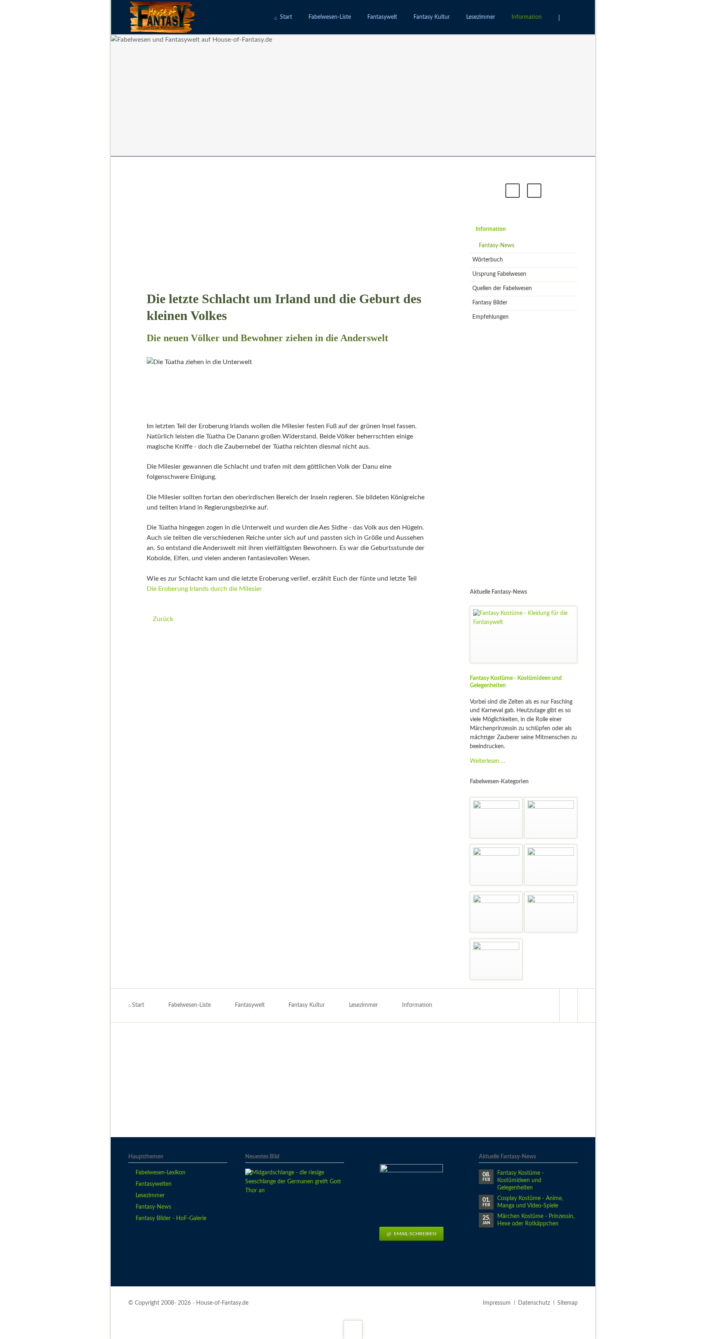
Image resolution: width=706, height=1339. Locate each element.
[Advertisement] (290, 223)
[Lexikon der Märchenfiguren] (496, 864)
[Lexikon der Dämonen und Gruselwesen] (496, 959)
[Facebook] (568, 1005)
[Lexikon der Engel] (496, 817)
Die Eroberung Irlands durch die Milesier (204, 589)
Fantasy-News (496, 245)
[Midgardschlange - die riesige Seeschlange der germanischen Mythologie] (294, 1218)
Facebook (512, 190)
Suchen (570, 17)
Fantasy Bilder (489, 303)
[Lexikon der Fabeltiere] (550, 817)
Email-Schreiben (414, 1233)
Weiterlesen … (487, 761)
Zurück (163, 619)
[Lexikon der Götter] (550, 912)
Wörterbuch (487, 260)
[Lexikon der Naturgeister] (496, 912)
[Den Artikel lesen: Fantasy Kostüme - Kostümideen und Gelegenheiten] (523, 634)
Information (491, 229)
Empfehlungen (490, 317)
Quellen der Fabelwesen (502, 288)
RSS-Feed (534, 190)
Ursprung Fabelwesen (499, 274)
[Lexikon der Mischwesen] (550, 864)
